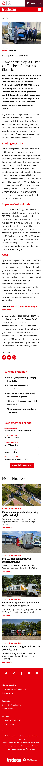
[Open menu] (39, 9)
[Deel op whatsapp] (14, 357)
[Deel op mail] (9, 357)
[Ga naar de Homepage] (9, 9)
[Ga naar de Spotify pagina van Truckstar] (36, 673)
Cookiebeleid (20, 749)
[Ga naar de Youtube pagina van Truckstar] (29, 673)
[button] (34, 3)
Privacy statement (27, 746)
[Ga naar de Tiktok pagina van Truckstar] (6, 673)
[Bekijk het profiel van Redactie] (9, 50)
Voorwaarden (30, 749)
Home (5, 18)
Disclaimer (16, 746)
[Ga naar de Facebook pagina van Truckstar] (21, 673)
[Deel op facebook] (4, 357)
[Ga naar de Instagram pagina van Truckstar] (13, 673)
